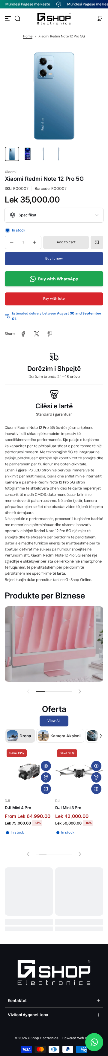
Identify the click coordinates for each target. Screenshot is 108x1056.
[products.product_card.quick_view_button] (46, 766)
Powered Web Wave (77, 1038)
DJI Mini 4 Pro (18, 807)
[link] (23, 333)
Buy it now (54, 258)
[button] (17, 18)
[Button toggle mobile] (8, 18)
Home (27, 36)
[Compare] (97, 242)
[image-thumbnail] (12, 154)
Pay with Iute (54, 298)
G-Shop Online (78, 579)
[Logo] (54, 18)
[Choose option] (46, 777)
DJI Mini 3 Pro (68, 807)
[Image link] (54, 644)
